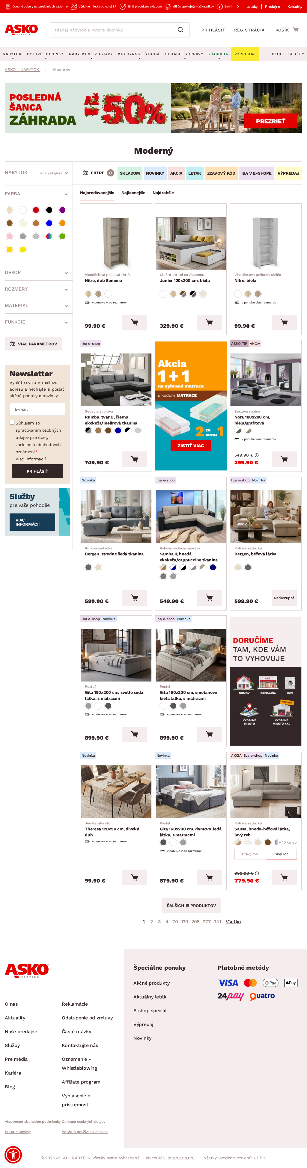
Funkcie (15, 322)
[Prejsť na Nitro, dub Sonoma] (116, 243)
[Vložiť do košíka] (134, 322)
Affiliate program (81, 1082)
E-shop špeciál (150, 1010)
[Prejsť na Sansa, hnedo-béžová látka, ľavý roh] (265, 791)
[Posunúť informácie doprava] (233, 6)
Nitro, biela (257, 278)
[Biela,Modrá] (173, 567)
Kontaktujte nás (80, 1045)
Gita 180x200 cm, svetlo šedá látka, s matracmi (114, 693)
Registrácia (249, 30)
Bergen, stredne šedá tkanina (114, 551)
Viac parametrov (37, 344)
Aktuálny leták (149, 997)
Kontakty (295, 6)
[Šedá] (22, 236)
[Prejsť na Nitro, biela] (265, 243)
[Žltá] (22, 249)
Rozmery (16, 289)
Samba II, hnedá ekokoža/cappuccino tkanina (189, 554)
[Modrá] (49, 223)
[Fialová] (62, 210)
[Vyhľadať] (181, 29)
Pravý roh (250, 854)
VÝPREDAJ (289, 173)
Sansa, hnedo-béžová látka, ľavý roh (262, 829)
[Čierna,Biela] (128, 430)
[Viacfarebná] (49, 236)
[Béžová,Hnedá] (163, 567)
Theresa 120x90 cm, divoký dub (112, 829)
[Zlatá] (9, 249)
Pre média (16, 1059)
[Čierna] (49, 210)
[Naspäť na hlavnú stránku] (21, 30)
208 (195, 921)
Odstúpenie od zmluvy (87, 1018)
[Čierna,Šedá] (88, 430)
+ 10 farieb (288, 842)
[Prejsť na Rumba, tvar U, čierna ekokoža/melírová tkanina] (116, 379)
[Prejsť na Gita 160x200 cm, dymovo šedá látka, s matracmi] (191, 791)
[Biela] (22, 210)
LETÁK (194, 173)
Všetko (233, 921)
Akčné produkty (151, 983)
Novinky (142, 1038)
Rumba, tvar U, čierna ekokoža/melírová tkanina (111, 417)
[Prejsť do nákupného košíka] (287, 29)
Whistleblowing (18, 1132)
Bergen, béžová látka (255, 551)
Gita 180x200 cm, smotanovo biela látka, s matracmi (188, 693)
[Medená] (36, 223)
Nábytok (16, 172)
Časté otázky (76, 1031)
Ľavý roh (281, 854)
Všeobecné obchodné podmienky (33, 1121)
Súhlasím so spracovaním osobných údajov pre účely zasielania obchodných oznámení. (38, 437)
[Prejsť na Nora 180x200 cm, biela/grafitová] (265, 379)
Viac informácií (31, 459)
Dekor (13, 272)
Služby (296, 54)
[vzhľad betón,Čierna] (193, 293)
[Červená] (36, 210)
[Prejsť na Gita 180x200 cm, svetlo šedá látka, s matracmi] (116, 655)
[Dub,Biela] (248, 430)
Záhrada (218, 54)
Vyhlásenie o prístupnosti (76, 1100)
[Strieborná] (36, 236)
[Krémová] (22, 223)
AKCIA (176, 173)
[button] (13, 1155)
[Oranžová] (62, 223)
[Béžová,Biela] (203, 567)
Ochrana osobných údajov (83, 1121)
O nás (11, 1004)
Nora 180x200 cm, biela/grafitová (252, 417)
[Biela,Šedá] (238, 430)
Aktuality (15, 1018)
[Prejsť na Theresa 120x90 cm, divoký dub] (116, 791)
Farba (12, 194)
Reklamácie (75, 1004)
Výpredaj (143, 1024)
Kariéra (13, 1073)
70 (175, 921)
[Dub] (88, 293)
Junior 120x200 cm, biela (185, 278)
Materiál (16, 305)
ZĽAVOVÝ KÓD (221, 173)
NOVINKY (155, 173)
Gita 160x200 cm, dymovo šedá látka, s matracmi (191, 829)
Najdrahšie (163, 192)
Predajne (272, 6)
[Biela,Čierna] (183, 567)
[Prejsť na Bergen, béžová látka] (265, 516)
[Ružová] (9, 236)
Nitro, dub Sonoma (108, 278)
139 (184, 921)
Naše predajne (21, 1031)
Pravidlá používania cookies (85, 1132)
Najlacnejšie (133, 192)
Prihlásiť (213, 30)
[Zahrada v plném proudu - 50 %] (153, 131)
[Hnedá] (9, 223)
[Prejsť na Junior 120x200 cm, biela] (191, 243)
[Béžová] (9, 210)
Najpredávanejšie (97, 192)
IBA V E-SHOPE (256, 173)
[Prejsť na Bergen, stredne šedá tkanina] (116, 516)
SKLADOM (130, 173)
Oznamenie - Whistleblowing (79, 1063)
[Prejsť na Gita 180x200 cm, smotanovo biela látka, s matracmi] (191, 655)
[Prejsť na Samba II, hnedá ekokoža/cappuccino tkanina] (191, 516)
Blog (277, 54)
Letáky (252, 6)
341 (217, 921)
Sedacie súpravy (184, 54)
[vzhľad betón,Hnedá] (183, 293)
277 (206, 921)
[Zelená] (62, 236)
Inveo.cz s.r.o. (181, 1157)
